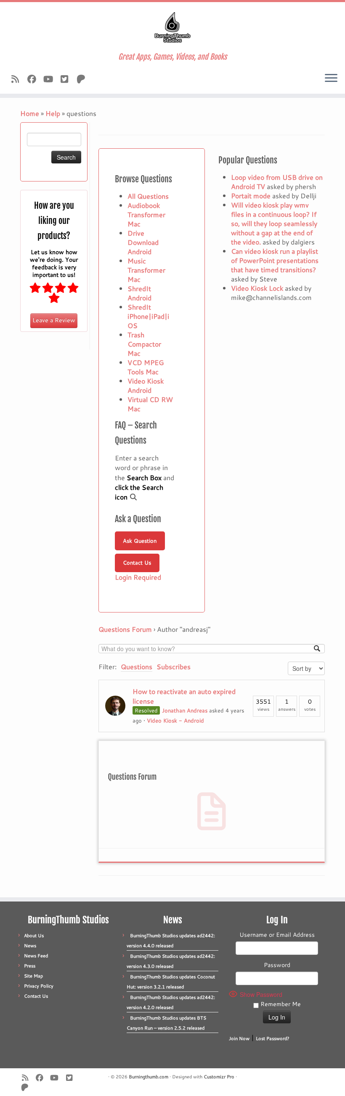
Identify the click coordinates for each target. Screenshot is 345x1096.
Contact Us (137, 562)
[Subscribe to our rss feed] (18, 79)
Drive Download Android (143, 242)
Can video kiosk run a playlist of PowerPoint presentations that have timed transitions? (274, 260)
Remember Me (280, 1004)
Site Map (33, 975)
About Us (34, 935)
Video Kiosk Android (145, 385)
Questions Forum (125, 629)
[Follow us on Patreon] (83, 79)
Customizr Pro (219, 1076)
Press (29, 965)
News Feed (36, 955)
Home (29, 113)
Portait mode (251, 195)
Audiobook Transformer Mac (146, 214)
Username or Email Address (277, 934)
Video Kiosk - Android (175, 720)
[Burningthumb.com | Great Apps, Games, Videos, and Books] (172, 27)
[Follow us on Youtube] (50, 79)
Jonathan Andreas (184, 710)
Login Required (138, 577)
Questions (136, 666)
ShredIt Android (139, 293)
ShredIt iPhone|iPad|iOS (148, 316)
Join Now (239, 1038)
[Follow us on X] (67, 79)
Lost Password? (272, 1038)
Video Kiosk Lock (257, 288)
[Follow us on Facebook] (34, 79)
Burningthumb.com (148, 1076)
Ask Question (140, 540)
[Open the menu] (331, 78)
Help (52, 113)
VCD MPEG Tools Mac (145, 366)
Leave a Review (53, 320)
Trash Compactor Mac (144, 344)
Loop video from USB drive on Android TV (277, 181)
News (30, 945)
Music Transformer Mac (146, 270)
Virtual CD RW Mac (150, 403)
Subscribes (174, 666)
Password (277, 965)
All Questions (148, 196)
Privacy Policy (38, 986)
